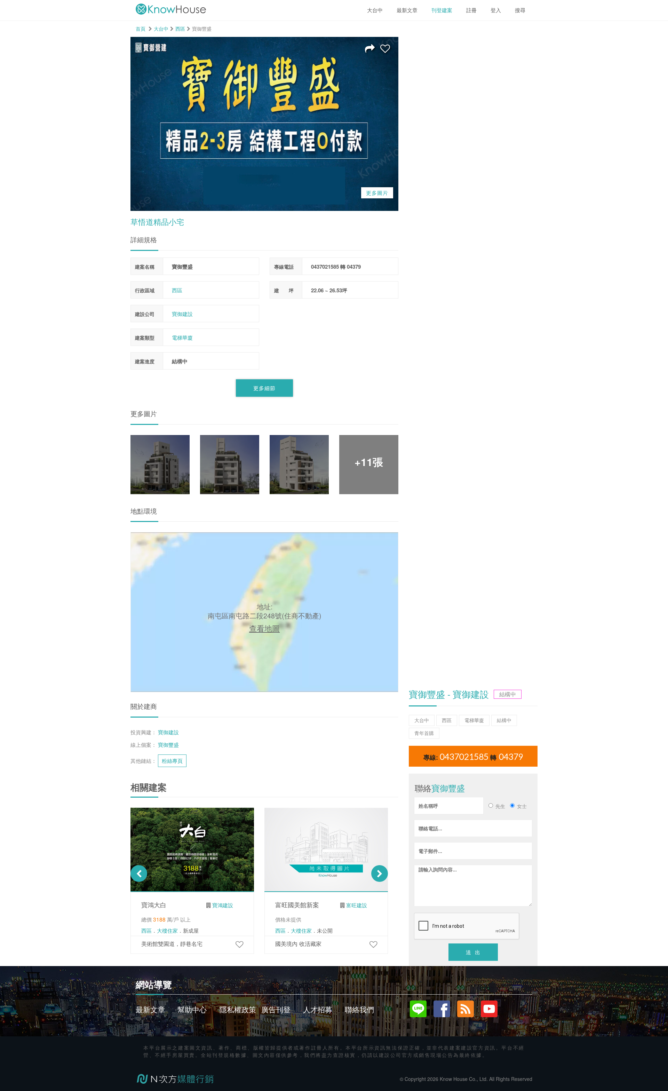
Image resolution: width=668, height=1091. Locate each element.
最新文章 (150, 1009)
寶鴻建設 (222, 905)
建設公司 (144, 313)
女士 (522, 806)
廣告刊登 (276, 1009)
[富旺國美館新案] (373, 943)
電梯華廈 (182, 337)
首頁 (140, 28)
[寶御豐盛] (385, 48)
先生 (500, 806)
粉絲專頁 (172, 760)
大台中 (161, 28)
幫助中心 (192, 1009)
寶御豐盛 (168, 744)
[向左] (138, 873)
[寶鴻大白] (239, 943)
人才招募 (317, 1009)
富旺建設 (356, 905)
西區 (180, 28)
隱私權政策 (238, 1009)
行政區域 (144, 290)
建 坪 (284, 290)
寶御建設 (182, 313)
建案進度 (144, 361)
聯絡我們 (359, 1009)
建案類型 (144, 337)
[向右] (379, 873)
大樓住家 (167, 930)
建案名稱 (144, 266)
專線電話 (284, 266)
